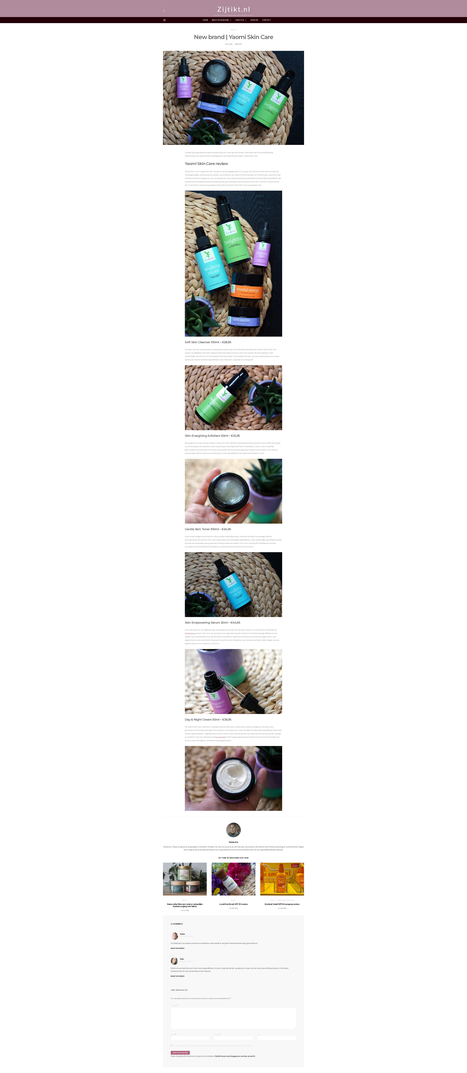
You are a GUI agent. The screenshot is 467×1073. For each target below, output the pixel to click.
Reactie (174, 1006)
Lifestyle (239, 20)
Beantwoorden (177, 948)
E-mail (217, 1034)
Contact (266, 20)
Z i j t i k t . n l (233, 9)
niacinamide (220, 737)
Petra (182, 934)
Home (205, 20)
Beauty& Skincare (220, 20)
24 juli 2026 (185, 910)
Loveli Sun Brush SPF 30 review (233, 904)
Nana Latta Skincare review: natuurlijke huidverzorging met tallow (185, 905)
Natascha (238, 44)
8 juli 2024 (229, 44)
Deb (182, 959)
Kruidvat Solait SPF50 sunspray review (282, 904)
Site (259, 1035)
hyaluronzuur (190, 633)
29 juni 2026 (233, 908)
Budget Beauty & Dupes (285, 900)
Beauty (233, 30)
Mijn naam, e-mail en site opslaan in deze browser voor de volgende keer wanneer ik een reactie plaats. (213, 1046)
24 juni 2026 (282, 908)
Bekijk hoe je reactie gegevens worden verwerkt (235, 1056)
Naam (173, 1034)
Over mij (254, 20)
